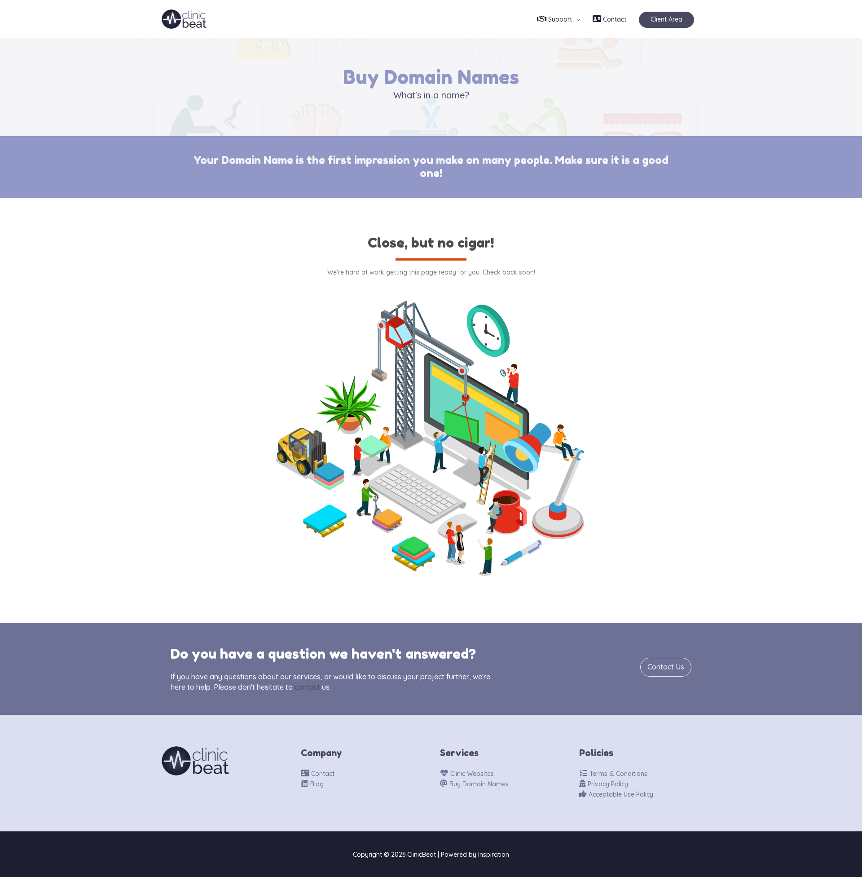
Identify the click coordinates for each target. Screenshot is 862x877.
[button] (665, 667)
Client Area (666, 19)
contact (307, 686)
